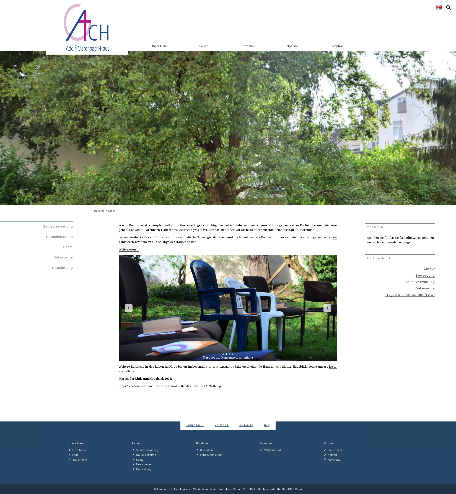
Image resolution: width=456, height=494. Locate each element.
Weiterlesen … (129, 249)
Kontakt (337, 46)
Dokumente (63, 257)
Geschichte (79, 450)
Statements (79, 459)
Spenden (293, 46)
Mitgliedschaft (273, 450)
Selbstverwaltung (58, 226)
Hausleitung (62, 267)
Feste (68, 247)
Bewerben (206, 450)
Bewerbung (425, 275)
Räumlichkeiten (59, 237)
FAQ (267, 425)
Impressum (195, 425)
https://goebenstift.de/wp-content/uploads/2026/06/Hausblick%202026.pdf (171, 386)
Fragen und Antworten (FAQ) (410, 295)
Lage (75, 454)
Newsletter (334, 459)
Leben (203, 46)
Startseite (99, 210)
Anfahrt (246, 425)
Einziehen (249, 46)
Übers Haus (159, 46)
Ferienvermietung (211, 454)
